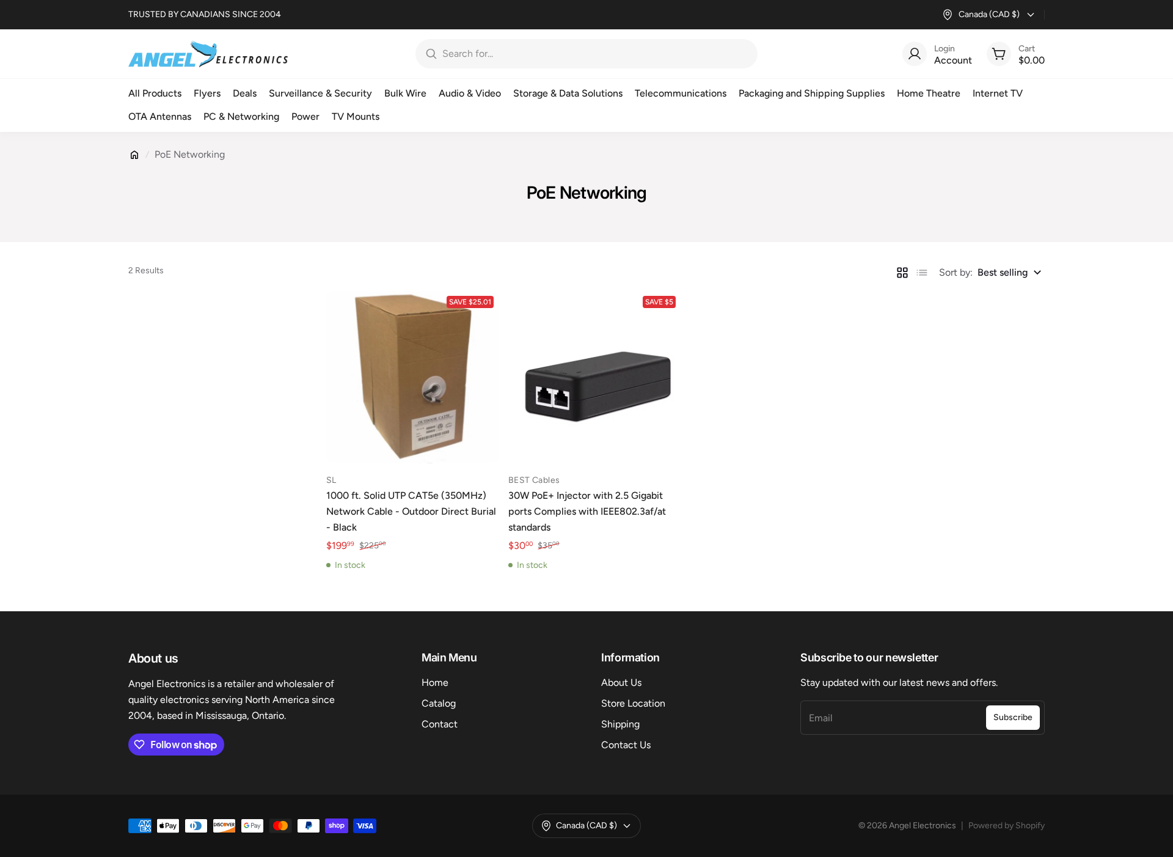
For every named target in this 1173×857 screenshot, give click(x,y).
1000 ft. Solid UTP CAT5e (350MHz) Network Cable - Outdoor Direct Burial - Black (411, 511)
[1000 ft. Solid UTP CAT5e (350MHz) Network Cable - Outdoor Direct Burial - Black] (412, 377)
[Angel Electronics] (208, 53)
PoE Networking (190, 154)
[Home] (134, 155)
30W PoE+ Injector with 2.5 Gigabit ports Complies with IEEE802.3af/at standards (587, 511)
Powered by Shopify (1006, 825)
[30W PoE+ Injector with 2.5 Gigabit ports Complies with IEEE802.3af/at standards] (594, 377)
